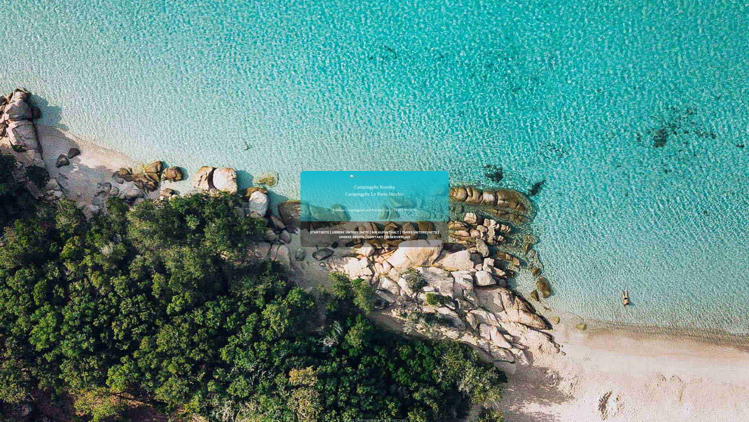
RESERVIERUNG (398, 237)
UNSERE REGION (352, 237)
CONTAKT (375, 237)
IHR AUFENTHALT (385, 232)
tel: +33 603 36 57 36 (401, 210)
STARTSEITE (319, 232)
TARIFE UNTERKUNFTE (419, 232)
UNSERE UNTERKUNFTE (350, 232)
